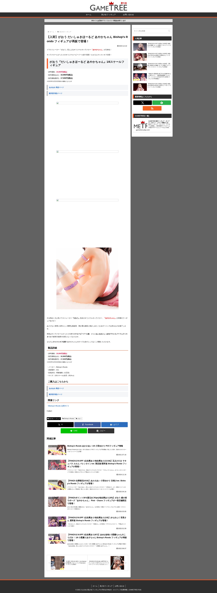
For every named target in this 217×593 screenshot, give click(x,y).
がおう (80, 418)
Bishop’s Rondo (69, 418)
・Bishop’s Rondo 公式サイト (58, 406)
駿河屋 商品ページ (55, 93)
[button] (101, 430)
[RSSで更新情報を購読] (152, 108)
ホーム (95, 586)
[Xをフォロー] (142, 102)
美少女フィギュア (54, 418)
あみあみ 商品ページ (56, 87)
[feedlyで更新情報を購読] (161, 102)
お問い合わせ (119, 586)
